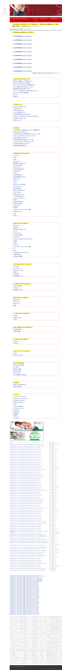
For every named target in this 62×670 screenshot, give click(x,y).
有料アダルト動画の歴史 (18, 364)
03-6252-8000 (50, 536)
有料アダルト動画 (17, 386)
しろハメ (15, 231)
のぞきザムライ (16, 301)
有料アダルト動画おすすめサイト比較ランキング (43, 72)
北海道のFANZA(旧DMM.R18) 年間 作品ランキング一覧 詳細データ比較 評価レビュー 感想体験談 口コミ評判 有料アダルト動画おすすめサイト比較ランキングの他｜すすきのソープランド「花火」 (27, 444)
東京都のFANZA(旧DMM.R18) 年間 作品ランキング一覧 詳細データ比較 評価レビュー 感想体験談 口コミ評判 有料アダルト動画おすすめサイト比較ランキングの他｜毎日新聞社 (25, 526)
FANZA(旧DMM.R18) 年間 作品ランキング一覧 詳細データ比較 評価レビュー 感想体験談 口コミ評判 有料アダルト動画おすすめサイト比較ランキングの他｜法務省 (24, 599)
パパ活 (14, 404)
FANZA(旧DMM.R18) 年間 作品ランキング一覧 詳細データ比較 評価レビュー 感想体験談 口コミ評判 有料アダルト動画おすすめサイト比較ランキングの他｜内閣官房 (24, 608)
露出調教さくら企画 (17, 289)
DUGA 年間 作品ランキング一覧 (20, 137)
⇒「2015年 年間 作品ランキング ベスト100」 (22, 51)
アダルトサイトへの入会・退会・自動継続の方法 (24, 84)
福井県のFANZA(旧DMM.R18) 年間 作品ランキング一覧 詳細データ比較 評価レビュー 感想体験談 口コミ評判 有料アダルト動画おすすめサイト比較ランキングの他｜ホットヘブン (25, 472)
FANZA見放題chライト (18, 174)
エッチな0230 (16, 410)
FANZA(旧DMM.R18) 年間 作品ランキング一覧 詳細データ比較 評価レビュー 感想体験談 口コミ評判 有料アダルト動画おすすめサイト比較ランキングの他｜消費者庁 (24, 594)
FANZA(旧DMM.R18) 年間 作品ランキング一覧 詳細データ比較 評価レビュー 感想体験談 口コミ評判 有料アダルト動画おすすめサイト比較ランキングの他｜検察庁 (24, 600)
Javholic (15, 215)
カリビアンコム (16, 155)
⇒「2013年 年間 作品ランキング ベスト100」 (22, 59)
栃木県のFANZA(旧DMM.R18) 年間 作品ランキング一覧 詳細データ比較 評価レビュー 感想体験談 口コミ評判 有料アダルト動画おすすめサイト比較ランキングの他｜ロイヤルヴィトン (26, 457)
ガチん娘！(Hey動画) (17, 256)
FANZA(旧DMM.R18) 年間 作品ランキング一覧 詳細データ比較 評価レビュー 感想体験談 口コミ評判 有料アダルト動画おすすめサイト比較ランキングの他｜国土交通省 (24, 588)
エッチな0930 (16, 268)
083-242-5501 (50, 500)
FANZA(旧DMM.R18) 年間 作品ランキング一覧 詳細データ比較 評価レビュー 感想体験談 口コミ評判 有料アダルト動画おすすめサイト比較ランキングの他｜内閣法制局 (24, 592)
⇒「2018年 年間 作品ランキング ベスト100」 (22, 40)
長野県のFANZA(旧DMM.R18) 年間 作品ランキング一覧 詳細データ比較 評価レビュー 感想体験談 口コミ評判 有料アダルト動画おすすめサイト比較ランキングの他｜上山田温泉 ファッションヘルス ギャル (27, 475)
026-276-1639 (50, 475)
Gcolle (14, 213)
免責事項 (15, 415)
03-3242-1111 (50, 521)
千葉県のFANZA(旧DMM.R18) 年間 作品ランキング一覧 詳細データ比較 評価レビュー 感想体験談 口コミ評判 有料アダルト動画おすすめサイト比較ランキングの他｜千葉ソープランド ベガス (26, 462)
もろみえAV (15, 244)
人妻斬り (15, 271)
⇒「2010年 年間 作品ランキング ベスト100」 (22, 70)
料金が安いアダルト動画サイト (20, 131)
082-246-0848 (50, 498)
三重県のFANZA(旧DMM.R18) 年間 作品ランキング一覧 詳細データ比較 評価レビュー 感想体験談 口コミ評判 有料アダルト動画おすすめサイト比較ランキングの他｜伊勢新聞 (25, 558)
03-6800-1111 (50, 541)
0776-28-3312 (50, 472)
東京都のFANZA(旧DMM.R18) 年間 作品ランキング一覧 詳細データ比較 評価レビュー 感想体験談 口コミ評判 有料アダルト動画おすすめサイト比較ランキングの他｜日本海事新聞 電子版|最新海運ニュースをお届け (28, 555)
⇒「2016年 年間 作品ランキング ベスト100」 (22, 47)
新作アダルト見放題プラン (19, 190)
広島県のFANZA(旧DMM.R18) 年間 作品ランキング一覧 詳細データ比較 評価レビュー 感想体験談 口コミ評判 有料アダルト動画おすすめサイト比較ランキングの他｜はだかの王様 (25, 498)
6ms (14, 248)
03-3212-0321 (50, 526)
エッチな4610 (16, 236)
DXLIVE (15, 353)
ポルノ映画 (15, 366)
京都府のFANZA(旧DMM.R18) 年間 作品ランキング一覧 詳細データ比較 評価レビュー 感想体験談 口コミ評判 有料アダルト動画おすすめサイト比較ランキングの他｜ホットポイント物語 (26, 485)
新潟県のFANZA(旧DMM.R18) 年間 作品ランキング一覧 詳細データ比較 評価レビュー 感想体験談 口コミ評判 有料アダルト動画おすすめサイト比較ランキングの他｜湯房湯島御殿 (25, 467)
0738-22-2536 (50, 563)
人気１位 (4, 8)
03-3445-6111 (50, 550)
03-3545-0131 (50, 523)
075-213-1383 (50, 485)
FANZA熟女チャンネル (18, 275)
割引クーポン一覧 (17, 119)
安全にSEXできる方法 (18, 402)
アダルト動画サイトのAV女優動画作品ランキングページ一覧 (26, 133)
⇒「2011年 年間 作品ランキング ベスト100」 (22, 67)
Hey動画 (15, 199)
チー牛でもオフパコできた (19, 400)
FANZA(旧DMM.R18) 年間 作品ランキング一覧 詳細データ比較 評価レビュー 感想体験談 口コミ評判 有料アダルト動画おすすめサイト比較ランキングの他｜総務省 (24, 586)
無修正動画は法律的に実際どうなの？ (21, 88)
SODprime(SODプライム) (18, 194)
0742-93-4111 (50, 490)
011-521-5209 (50, 444)
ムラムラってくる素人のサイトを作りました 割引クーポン (26, 116)
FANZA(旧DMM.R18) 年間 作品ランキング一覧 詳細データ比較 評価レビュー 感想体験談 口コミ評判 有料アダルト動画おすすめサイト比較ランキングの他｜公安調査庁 (24, 601)
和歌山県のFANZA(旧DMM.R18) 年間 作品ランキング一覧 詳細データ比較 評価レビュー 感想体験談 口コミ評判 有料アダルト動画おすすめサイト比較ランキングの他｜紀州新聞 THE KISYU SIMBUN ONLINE (28, 563)
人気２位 (4, 10)
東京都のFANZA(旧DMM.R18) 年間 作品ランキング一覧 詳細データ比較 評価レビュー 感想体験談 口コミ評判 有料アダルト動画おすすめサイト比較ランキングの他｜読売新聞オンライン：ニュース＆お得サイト (28, 521)
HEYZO (15, 157)
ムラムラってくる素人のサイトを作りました (23, 238)
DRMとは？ (15, 96)
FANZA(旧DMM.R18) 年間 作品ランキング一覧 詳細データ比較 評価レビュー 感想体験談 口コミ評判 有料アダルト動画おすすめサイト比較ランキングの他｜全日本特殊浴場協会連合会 (26, 581)
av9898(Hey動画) (16, 188)
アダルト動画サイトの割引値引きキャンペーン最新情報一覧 (26, 129)
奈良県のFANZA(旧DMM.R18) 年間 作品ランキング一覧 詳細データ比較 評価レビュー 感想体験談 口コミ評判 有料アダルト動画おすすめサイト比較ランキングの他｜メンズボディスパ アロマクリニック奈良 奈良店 (28, 490)
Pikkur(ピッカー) (17, 178)
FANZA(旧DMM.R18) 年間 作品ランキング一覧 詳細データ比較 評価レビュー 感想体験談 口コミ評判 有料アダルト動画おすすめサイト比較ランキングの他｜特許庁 (24, 614)
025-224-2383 (50, 467)
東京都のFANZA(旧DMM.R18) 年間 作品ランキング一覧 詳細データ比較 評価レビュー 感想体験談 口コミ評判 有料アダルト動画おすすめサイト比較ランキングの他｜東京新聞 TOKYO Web (26, 553)
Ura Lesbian (15, 341)
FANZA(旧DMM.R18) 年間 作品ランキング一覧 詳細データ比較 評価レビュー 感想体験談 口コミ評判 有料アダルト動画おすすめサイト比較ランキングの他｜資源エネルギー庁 (25, 612)
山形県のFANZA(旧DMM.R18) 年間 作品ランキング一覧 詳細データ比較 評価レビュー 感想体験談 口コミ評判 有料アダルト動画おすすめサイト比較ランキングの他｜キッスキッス (25, 452)
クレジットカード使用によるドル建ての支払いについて (25, 90)
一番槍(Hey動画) (16, 254)
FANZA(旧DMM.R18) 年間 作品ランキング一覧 (23, 139)
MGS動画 (15, 207)
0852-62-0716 (50, 495)
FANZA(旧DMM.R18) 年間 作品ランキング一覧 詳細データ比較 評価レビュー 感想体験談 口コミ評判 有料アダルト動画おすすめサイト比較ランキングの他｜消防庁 (24, 587)
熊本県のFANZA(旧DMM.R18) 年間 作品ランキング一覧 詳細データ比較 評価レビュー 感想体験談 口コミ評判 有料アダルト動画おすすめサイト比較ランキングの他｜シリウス (25, 513)
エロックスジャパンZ (18, 186)
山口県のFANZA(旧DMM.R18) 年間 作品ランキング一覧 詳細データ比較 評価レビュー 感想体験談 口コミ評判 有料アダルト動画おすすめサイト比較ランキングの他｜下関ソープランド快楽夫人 (26, 500)
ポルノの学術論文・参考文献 (19, 374)
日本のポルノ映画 (17, 370)
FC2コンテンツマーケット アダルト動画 (22, 209)
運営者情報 (15, 413)
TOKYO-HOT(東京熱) (18, 165)
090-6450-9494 (50, 452)
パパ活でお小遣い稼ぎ (18, 406)
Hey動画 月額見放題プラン (19, 168)
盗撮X (14, 305)
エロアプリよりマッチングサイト (20, 398)
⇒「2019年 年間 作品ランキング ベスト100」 (22, 36)
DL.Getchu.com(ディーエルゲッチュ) (21, 252)
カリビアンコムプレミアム (19, 197)
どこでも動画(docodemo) (18, 195)
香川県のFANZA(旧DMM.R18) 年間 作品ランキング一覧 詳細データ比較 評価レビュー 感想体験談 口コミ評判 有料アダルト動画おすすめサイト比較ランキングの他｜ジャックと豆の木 (26, 503)
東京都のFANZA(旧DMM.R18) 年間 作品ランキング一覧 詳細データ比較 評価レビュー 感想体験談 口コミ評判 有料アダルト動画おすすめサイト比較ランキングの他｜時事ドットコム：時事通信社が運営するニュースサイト (29, 541)
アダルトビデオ (16, 372)
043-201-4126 (50, 462)
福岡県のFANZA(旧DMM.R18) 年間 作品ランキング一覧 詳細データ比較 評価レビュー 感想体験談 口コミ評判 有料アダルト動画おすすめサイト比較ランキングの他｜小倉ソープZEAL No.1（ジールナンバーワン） (28, 508)
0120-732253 (50, 503)
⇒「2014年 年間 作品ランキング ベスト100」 (22, 55)
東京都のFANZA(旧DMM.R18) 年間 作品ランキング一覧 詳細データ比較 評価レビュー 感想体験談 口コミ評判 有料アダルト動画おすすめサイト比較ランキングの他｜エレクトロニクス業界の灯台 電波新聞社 (28, 550)
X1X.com (15, 180)
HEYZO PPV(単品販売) (18, 201)
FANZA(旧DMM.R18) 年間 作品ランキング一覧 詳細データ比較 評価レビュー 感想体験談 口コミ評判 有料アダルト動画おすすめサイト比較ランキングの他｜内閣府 (24, 593)
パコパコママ (16, 266)
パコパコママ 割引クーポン (19, 112)
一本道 (14, 159)
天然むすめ (15, 227)
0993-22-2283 (50, 518)
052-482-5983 (50, 480)
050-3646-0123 (50, 531)
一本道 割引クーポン (17, 108)
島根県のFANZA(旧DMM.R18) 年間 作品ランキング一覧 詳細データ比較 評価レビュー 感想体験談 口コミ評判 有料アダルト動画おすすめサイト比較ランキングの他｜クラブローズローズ (26, 495)
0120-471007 (50, 457)
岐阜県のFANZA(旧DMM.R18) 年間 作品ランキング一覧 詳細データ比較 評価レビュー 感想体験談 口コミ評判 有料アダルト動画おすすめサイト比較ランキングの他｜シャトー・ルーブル (26, 477)
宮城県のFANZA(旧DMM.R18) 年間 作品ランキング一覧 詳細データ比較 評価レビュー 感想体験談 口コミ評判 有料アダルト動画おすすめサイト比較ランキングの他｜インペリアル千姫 (26, 449)
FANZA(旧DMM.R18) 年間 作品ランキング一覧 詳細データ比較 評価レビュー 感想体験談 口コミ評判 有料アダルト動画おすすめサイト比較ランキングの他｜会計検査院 (24, 606)
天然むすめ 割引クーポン (18, 110)
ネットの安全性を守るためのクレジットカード (23, 86)
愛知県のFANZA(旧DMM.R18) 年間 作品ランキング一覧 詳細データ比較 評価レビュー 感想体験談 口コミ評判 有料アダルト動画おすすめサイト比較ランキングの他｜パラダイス (25, 480)
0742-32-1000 (50, 568)
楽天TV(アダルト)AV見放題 (19, 184)
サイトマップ (16, 417)
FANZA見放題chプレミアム (19, 176)
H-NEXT (15, 172)
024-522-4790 (50, 454)
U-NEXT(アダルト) (17, 170)
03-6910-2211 (50, 553)
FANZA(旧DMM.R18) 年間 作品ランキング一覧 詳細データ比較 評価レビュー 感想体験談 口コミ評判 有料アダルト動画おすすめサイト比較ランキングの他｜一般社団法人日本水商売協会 (26, 579)
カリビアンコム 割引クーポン (19, 106)
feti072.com (15, 343)
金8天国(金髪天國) (17, 329)
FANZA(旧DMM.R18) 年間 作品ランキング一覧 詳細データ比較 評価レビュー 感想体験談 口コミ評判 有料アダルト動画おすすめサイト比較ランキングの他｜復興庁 (24, 595)
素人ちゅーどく (16, 161)
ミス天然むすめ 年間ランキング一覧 (21, 143)
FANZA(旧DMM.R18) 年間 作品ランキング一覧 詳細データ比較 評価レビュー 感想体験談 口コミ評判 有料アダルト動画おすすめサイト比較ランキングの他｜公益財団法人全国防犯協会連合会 (26, 580)
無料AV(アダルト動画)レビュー (20, 384)
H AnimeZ (15, 315)
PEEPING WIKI (16, 299)
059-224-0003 (50, 558)
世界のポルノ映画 (17, 368)
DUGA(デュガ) (16, 205)
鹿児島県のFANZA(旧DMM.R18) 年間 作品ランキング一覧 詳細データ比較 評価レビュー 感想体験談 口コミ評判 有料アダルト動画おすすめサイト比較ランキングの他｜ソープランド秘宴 (26, 518)
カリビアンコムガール (18, 355)
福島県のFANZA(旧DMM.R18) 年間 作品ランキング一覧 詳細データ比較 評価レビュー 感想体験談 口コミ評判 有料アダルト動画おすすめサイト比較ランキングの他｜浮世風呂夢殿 (25, 454)
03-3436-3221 (50, 555)
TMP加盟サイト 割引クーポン (19, 118)
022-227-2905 (50, 449)
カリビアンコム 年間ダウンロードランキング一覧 (24, 135)
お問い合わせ (16, 411)
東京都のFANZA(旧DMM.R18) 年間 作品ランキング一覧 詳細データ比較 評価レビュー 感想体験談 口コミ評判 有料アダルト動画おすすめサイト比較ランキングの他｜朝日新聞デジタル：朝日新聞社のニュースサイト (28, 523)
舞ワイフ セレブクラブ (18, 270)
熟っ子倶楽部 (16, 273)
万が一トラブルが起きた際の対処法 (21, 92)
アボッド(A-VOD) (17, 192)
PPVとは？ (15, 94)
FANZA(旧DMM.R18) (17, 203)
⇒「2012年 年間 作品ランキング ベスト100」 (22, 63)
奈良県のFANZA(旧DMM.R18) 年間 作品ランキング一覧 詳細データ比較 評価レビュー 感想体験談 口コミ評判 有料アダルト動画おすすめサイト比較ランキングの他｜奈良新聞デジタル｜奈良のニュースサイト (28, 568)
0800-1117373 (50, 513)
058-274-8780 (50, 477)
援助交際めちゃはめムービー (19, 163)
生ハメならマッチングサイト (19, 396)
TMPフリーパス (16, 166)
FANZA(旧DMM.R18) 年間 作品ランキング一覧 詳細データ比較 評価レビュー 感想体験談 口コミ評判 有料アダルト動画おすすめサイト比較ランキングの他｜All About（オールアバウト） (26, 575)
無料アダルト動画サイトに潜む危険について (23, 80)
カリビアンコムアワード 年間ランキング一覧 (23, 141)
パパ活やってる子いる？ (18, 408)
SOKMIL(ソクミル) (17, 211)
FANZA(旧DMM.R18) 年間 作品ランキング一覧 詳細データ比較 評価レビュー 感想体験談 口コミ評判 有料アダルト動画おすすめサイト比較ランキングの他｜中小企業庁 (24, 613)
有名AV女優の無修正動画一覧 (19, 145)
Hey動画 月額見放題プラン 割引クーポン (22, 114)
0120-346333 (50, 508)
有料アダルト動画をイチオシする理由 (21, 82)
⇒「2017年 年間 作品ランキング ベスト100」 (22, 43)
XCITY (14, 182)
